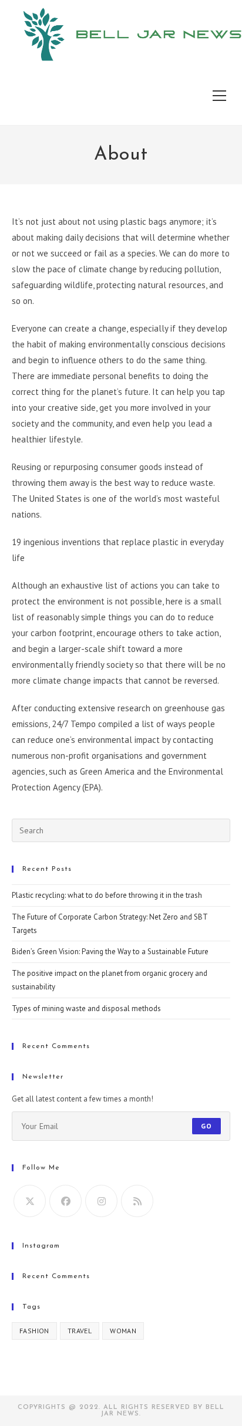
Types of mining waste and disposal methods (86, 1008)
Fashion (34, 1330)
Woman (123, 1330)
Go (206, 1125)
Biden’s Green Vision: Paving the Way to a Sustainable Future (110, 952)
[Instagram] (101, 1201)
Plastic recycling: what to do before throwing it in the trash (107, 895)
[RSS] (137, 1201)
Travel (80, 1330)
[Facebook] (65, 1201)
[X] (30, 1201)
